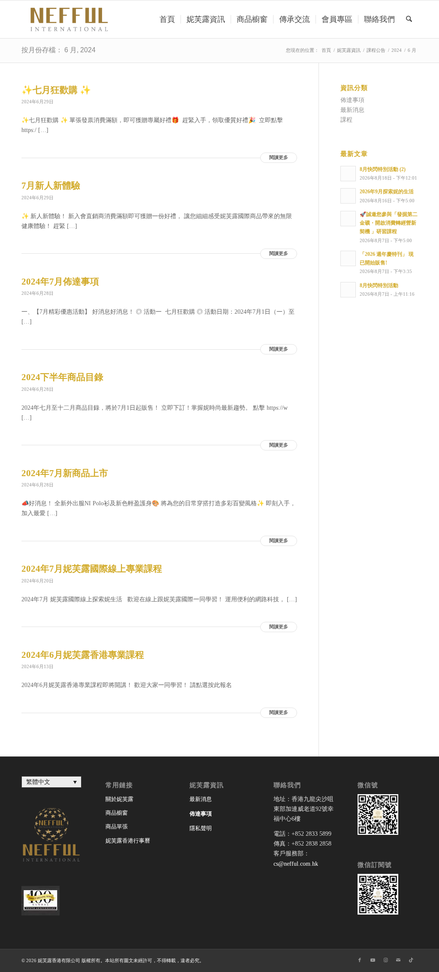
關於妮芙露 (119, 799)
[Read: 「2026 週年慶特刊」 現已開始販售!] (348, 258)
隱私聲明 (200, 828)
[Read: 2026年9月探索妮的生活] (348, 196)
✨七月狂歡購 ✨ (56, 90)
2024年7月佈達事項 (60, 281)
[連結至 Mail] (398, 960)
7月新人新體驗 (50, 185)
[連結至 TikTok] (411, 960)
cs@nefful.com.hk (296, 864)
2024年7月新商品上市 (64, 473)
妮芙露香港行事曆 (127, 840)
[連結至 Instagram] (385, 960)
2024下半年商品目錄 (62, 377)
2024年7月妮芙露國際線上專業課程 (91, 569)
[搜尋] (409, 19)
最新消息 (352, 110)
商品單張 (116, 826)
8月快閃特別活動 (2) (383, 169)
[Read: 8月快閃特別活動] (348, 289)
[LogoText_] (67, 19)
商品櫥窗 (116, 813)
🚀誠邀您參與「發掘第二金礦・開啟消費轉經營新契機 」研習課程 (389, 222)
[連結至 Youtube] (372, 960)
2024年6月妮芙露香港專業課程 (82, 655)
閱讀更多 (278, 157)
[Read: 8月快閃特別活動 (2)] (348, 173)
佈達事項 (352, 100)
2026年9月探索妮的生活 (387, 192)
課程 (346, 120)
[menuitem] (167, 19)
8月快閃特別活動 (379, 285)
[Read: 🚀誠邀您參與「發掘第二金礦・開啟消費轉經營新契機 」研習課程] (348, 218)
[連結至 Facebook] (359, 960)
